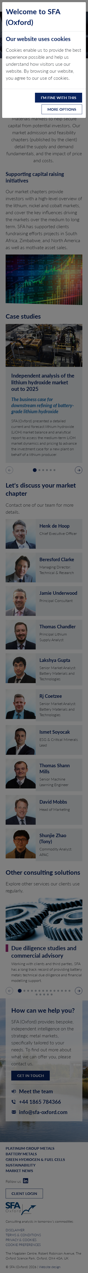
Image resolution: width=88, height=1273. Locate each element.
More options (61, 109)
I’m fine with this (58, 97)
